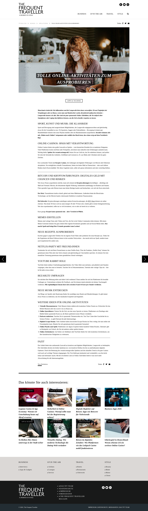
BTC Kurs (91, 201)
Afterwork (81, 472)
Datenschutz (66, 489)
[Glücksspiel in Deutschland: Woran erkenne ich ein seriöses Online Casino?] (117, 428)
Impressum (65, 491)
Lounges (51, 470)
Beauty (108, 467)
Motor (108, 472)
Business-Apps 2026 (113, 409)
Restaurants (81, 470)
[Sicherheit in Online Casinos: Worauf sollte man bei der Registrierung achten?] (59, 397)
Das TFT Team (66, 486)
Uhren (108, 475)
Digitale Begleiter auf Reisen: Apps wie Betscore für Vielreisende (87, 412)
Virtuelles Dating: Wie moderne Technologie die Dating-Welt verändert (57, 443)
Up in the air (96, 14)
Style (120, 14)
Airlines (51, 467)
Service (51, 472)
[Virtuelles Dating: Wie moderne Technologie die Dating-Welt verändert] (59, 428)
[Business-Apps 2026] (117, 397)
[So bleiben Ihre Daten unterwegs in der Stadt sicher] (31, 428)
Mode (108, 470)
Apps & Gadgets (26, 470)
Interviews (23, 467)
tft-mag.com (22, 23)
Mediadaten (66, 494)
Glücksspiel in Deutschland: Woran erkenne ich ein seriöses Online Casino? (116, 443)
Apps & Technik (43, 23)
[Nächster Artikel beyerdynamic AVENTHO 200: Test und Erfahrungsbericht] (145, 259)
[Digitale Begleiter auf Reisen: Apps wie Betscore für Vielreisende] (88, 397)
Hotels (79, 467)
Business (82, 14)
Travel (109, 14)
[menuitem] (82, 14)
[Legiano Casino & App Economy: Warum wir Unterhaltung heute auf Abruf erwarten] (31, 397)
